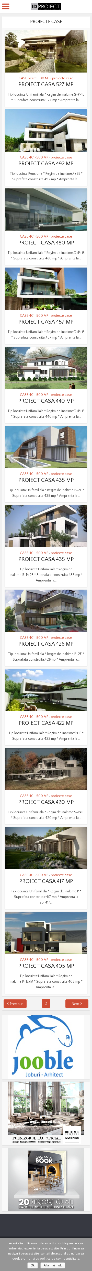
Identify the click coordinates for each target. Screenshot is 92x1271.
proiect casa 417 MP (46, 881)
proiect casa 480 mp (46, 243)
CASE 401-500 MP (34, 157)
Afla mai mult (53, 1265)
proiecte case (62, 78)
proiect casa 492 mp (46, 164)
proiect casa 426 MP (46, 644)
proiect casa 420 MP (46, 802)
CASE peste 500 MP (34, 78)
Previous (17, 1004)
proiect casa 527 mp (46, 84)
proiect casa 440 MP (46, 401)
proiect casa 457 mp (46, 322)
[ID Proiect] (46, 5)
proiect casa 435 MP (46, 480)
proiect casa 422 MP (46, 723)
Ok (32, 1265)
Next (75, 1004)
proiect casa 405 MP (46, 966)
